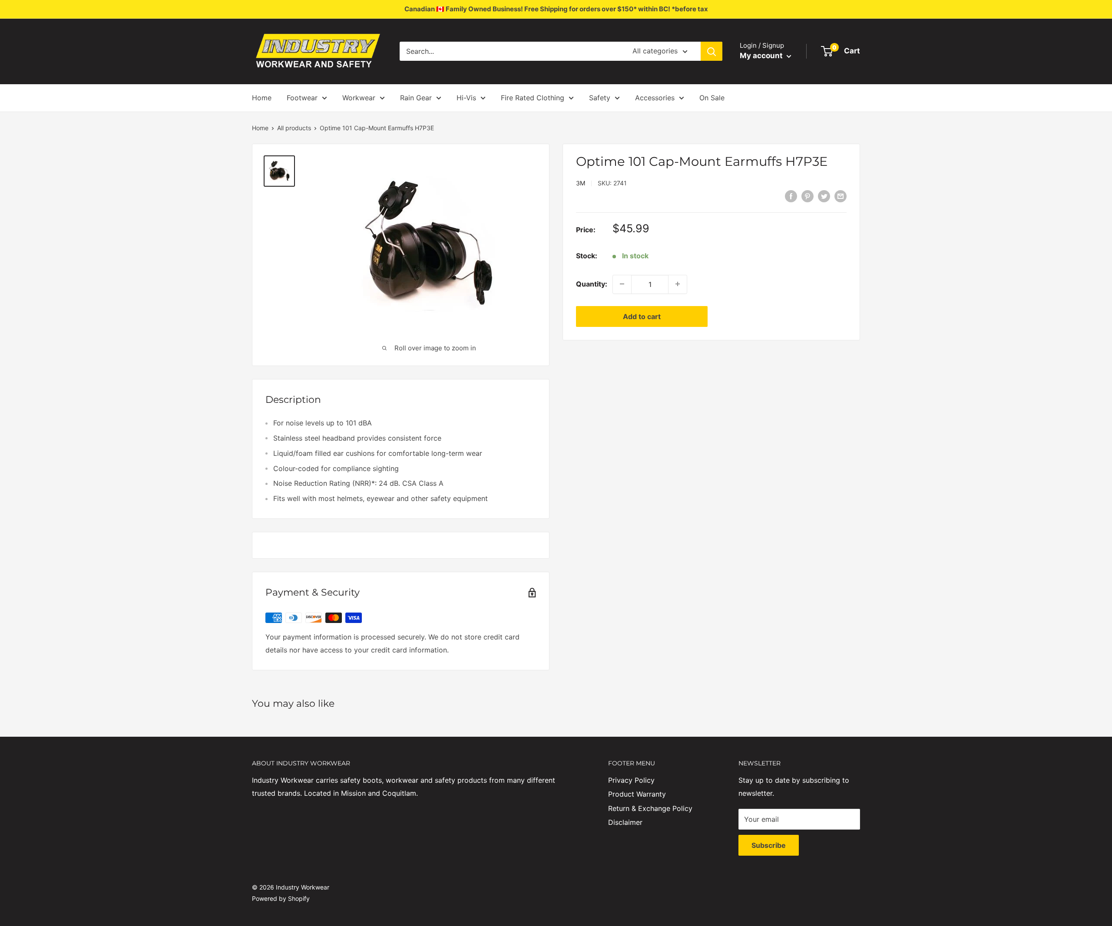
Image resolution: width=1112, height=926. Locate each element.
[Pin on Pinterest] (807, 195)
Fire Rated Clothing (532, 97)
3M (580, 183)
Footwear (302, 97)
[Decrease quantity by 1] (622, 284)
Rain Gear (416, 97)
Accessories (655, 97)
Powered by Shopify (281, 898)
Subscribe (768, 845)
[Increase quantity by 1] (678, 284)
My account (762, 55)
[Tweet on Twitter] (824, 195)
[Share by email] (840, 195)
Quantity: (591, 283)
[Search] (711, 51)
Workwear (358, 97)
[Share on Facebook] (791, 195)
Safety (599, 97)
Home (261, 97)
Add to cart (642, 316)
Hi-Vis (466, 97)
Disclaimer (625, 822)
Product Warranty (637, 794)
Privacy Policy (631, 780)
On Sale (712, 97)
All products (294, 128)
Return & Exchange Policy (650, 808)
